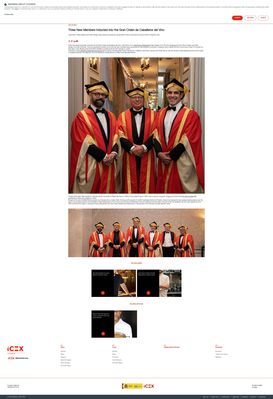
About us (205, 397)
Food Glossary (116, 360)
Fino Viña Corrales (187, 196)
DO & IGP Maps (66, 366)
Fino (168, 196)
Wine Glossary (65, 363)
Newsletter (245, 397)
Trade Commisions (222, 354)
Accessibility (262, 397)
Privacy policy (215, 397)
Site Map (253, 397)
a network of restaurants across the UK (92, 51)
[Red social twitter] (69, 41)
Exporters (219, 351)
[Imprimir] (77, 41)
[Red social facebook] (72, 41)
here (16, 9)
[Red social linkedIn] (74, 41)
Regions (63, 357)
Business (219, 347)
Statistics (218, 357)
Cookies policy (8, 14)
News (62, 354)
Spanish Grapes (66, 360)
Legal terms (235, 397)
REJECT (263, 18)
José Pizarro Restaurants (142, 45)
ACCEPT (237, 18)
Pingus (173, 45)
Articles (63, 351)
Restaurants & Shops (171, 347)
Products (115, 357)
